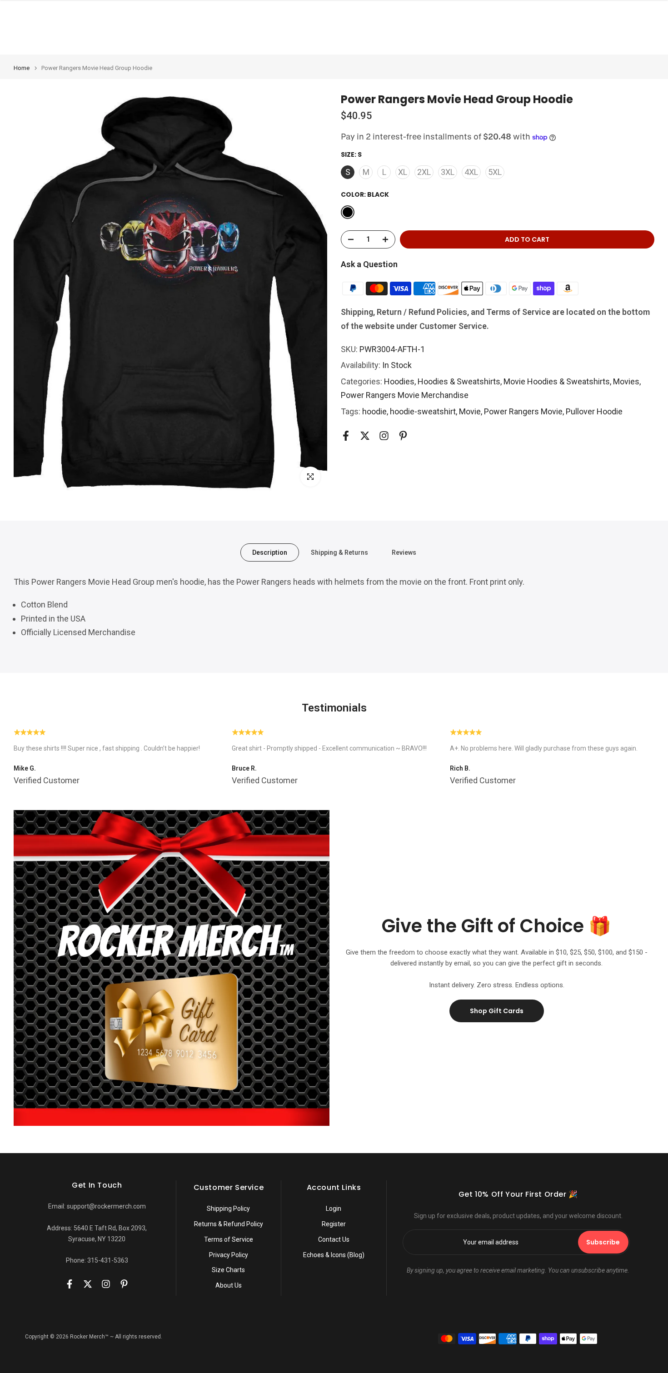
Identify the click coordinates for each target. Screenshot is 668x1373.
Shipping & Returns (339, 552)
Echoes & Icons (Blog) (333, 1255)
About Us (228, 1285)
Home (22, 68)
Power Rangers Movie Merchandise (405, 395)
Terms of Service (228, 1239)
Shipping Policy (228, 1208)
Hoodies (399, 381)
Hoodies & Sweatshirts (459, 381)
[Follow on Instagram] (384, 436)
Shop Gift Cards (496, 1010)
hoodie (374, 411)
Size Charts (228, 1270)
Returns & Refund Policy (228, 1224)
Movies (626, 381)
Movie (470, 411)
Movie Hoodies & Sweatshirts (556, 381)
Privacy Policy (228, 1255)
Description (269, 552)
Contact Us (333, 1239)
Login (333, 1208)
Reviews (404, 552)
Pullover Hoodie (594, 411)
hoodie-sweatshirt (423, 411)
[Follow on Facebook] (346, 436)
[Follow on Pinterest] (403, 436)
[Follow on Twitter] (365, 436)
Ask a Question (369, 264)
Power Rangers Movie (523, 411)
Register (334, 1224)
